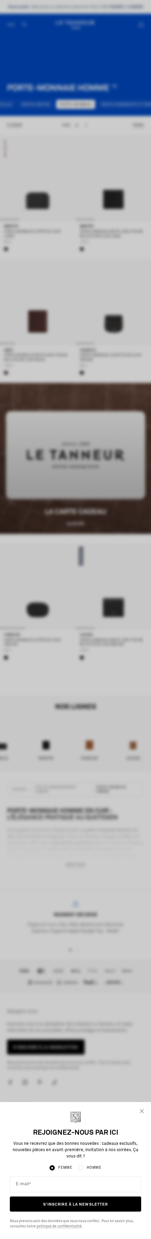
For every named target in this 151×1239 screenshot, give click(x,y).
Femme (65, 1167)
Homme (94, 1167)
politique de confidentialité (59, 1226)
